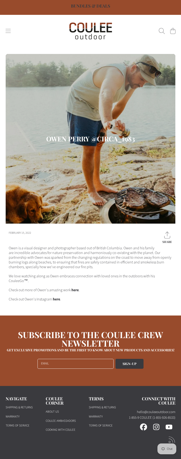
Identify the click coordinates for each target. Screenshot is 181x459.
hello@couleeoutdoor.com (156, 412)
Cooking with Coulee (60, 430)
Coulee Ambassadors (61, 421)
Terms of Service (17, 425)
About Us (52, 412)
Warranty (13, 416)
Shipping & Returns (19, 407)
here (75, 290)
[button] (8, 31)
